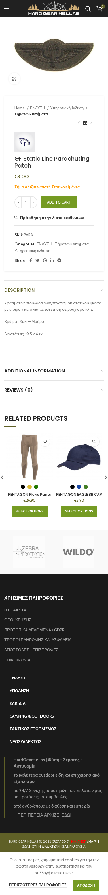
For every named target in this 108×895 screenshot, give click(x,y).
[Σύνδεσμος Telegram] (59, 260)
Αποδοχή (86, 885)
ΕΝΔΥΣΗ (38, 108)
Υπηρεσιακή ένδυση (67, 108)
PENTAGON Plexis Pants (29, 494)
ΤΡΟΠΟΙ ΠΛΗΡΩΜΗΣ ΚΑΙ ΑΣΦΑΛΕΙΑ (37, 639)
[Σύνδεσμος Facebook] (31, 260)
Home (20, 108)
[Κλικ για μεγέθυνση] (14, 78)
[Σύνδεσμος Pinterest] (45, 260)
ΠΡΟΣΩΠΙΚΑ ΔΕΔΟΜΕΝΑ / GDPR (34, 630)
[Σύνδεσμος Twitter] (37, 260)
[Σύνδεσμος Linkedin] (52, 260)
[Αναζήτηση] (88, 8)
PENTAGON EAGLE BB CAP (79, 494)
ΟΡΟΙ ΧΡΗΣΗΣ (17, 619)
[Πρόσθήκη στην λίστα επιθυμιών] (45, 441)
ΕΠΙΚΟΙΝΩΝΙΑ (17, 660)
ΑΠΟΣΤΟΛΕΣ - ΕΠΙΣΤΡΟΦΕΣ (31, 650)
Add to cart (59, 202)
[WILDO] (78, 552)
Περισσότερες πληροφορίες (38, 885)
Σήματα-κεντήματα (31, 114)
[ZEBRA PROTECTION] (29, 552)
